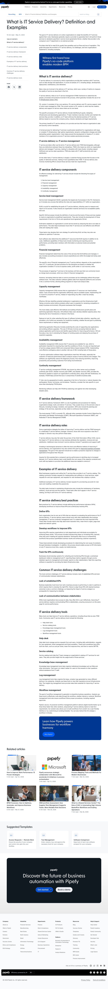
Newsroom (6, 938)
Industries (43, 7)
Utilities (22, 948)
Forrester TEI (76, 941)
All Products (58, 924)
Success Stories (77, 928)
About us (5, 924)
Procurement (41, 948)
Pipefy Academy (95, 928)
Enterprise (58, 945)
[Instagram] (104, 972)
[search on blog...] (88, 14)
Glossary (75, 938)
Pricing (70, 7)
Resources (62, 7)
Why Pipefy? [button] (49, 734)
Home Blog (11, 14)
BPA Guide (76, 955)
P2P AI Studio (59, 928)
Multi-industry (24, 935)
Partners (5, 935)
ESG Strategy (6, 948)
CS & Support (41, 941)
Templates (76, 931)
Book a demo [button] (64, 889)
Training (75, 945)
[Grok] (94, 966)
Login (94, 7)
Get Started (93, 935)
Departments (53, 7)
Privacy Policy (85, 980)
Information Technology (26, 941)
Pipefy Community (95, 931)
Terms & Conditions (99, 980)
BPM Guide (76, 951)
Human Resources (43, 938)
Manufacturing (24, 928)
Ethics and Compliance (9, 945)
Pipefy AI (57, 949)
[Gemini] (101, 966)
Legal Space (93, 951)
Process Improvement (79, 958)
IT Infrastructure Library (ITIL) (48, 100)
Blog (74, 924)
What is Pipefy (7, 928)
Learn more (78, 2)
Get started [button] (43, 889)
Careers (5, 931)
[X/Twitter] (98, 972)
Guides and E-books (78, 935)
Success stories (7, 941)
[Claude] (104, 966)
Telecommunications (26, 951)
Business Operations (44, 945)
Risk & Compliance (43, 928)
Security (92, 941)
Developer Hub (94, 938)
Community (76, 948)
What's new (93, 945)
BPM (20, 14)
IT (38, 951)
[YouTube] (101, 972)
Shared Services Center (44, 931)
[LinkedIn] (91, 972)
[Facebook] (94, 972)
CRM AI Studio (59, 931)
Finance (40, 924)
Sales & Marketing (43, 935)
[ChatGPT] (91, 966)
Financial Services (25, 924)
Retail (21, 938)
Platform (27, 7)
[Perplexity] (98, 966)
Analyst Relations (60, 952)
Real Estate (23, 931)
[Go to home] (5, 7)
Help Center (93, 924)
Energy (22, 945)
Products (35, 7)
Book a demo (101, 7)
